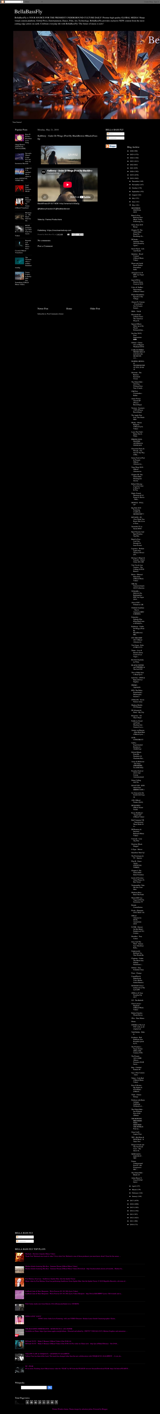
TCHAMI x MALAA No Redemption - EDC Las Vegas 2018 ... (137, 595)
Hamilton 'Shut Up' (138, 852)
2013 (132, 1214)
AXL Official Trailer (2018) (137, 801)
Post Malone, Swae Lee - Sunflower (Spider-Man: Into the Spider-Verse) (50, 1279)
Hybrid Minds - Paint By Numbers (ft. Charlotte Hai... (137, 755)
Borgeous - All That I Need (136, 716)
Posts (111, 134)
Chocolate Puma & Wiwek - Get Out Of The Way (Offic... (138, 451)
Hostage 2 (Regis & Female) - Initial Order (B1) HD (138, 560)
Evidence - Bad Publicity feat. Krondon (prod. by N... (137, 1040)
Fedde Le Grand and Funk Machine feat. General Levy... (137, 724)
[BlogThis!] (75, 234)
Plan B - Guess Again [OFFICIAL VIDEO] (136, 864)
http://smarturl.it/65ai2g (69, 204)
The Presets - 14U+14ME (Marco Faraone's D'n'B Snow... (137, 1060)
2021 (132, 168)
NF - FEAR (29, 1366)
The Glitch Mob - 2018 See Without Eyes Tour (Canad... (137, 385)
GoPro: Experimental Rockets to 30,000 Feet (137, 746)
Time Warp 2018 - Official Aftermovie (137, 469)
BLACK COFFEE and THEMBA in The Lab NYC (138, 667)
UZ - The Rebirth (137, 1000)
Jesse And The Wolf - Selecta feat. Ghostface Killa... (137, 945)
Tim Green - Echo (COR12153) (137, 646)
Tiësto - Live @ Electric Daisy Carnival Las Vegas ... (137, 653)
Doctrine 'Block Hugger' (136, 845)
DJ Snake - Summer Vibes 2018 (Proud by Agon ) (137, 242)
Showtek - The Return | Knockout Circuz (136, 375)
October (135, 188)
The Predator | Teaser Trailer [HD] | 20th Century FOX (137, 1050)
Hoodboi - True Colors (136, 937)
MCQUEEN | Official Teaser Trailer (137, 807)
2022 (132, 164)
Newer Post (43, 308)
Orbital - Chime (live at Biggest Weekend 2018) (137, 344)
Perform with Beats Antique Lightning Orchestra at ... (138, 1103)
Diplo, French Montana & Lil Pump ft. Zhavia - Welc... (137, 496)
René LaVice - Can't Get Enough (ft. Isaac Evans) (136, 542)
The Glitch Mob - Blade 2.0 (137, 1174)
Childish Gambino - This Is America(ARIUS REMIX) (137, 611)
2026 (132, 151)
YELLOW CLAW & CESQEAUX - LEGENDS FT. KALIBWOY (47, 1354)
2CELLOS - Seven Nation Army (137, 701)
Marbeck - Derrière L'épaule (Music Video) (40, 1254)
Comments (112, 138)
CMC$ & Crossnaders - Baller (137, 393)
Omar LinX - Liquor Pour (136, 1133)
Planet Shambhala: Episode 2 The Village (137, 296)
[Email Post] (68, 234)
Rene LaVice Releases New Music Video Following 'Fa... (137, 218)
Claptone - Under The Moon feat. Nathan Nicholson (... (137, 961)
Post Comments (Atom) (55, 314)
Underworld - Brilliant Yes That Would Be (137, 953)
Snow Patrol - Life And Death (137, 250)
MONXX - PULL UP (137, 503)
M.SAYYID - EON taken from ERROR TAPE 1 (138, 787)
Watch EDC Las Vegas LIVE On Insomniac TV (137, 900)
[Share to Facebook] (80, 234)
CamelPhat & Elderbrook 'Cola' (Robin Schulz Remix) (137, 979)
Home (69, 308)
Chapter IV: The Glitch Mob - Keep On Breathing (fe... (137, 233)
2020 (132, 171)
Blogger (104, 1409)
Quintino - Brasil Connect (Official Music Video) (137, 257)
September (136, 191)
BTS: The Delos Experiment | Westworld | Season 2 (136, 693)
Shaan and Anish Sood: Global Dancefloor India (137, 266)
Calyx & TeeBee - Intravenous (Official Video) (137, 289)
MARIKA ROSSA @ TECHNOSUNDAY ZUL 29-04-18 (138, 365)
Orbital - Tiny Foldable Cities (137, 969)
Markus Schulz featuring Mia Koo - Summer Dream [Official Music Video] (51, 1266)
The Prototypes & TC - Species (137, 857)
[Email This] (73, 234)
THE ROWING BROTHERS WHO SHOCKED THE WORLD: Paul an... (137, 1123)
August (134, 195)
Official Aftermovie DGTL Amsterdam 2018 (136, 920)
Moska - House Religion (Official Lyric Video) (137, 425)
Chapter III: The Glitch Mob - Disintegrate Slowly (137, 477)
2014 (132, 1211)
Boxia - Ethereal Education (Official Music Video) (137, 577)
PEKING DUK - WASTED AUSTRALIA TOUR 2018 (137, 442)
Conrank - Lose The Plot (136, 840)
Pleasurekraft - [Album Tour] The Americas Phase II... (137, 317)
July (133, 198)
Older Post (95, 308)
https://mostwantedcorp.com (59, 230)
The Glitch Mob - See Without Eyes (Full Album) (137, 1112)
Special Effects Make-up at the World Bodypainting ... (137, 327)
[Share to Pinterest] (82, 234)
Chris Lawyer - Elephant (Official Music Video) (137, 1006)
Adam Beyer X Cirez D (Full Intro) (136, 1180)
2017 (132, 1200)
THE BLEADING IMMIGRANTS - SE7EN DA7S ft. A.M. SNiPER (48, 1329)
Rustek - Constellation (136, 906)
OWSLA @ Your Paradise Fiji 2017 (137, 995)
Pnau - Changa (136, 973)
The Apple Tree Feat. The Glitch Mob (137, 417)
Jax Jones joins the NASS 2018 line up (138, 795)
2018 (132, 178)
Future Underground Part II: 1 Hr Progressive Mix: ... (137, 1165)
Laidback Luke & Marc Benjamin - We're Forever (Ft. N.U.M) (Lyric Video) (51, 1291)
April (134, 1186)
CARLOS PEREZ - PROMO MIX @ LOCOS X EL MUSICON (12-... (138, 354)
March (134, 1189)
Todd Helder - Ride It (138, 1033)
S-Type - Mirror (136, 849)
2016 (132, 1204)
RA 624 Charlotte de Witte (137, 661)
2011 (132, 1221)
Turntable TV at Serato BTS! (136, 527)
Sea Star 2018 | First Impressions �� (136, 336)
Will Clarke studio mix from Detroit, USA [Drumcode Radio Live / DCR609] (52, 1304)
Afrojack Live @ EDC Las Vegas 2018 (137, 275)
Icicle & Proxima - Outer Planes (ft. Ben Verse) (138, 880)
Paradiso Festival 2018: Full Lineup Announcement (137, 774)
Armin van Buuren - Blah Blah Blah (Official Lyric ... (138, 732)
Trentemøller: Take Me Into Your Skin (137, 887)
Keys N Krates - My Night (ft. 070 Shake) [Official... (136, 1088)
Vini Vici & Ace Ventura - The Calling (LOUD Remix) (137, 568)
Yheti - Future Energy (136, 1095)
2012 (132, 1217)
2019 (132, 175)
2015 (132, 1207)
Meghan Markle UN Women (136, 706)
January (135, 1196)
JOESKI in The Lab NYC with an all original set (138, 1027)
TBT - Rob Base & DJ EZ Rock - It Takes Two (137, 1139)
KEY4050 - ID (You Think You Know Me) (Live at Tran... (138, 520)
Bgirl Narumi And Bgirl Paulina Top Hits (137, 534)
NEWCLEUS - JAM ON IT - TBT (136, 1156)
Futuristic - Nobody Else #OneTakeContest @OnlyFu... (137, 620)
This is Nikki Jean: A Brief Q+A (137, 673)
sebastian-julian (87, 1409)
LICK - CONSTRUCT (137, 738)
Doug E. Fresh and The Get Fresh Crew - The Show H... (137, 1147)
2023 (132, 161)
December (136, 181)
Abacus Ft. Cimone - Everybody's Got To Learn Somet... (138, 305)
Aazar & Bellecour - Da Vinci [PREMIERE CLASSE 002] (137, 764)
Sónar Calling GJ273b (136, 781)
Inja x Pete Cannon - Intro (137, 1074)
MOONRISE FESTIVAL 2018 (136, 210)
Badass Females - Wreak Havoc (137, 1014)
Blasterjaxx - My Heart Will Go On (28, 217)
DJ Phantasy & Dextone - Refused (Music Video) (137, 832)
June (134, 202)
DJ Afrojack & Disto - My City (137, 711)
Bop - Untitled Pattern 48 (136, 1068)
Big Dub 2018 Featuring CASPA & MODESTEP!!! (137, 511)
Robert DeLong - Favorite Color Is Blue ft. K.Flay (137, 487)
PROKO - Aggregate (135, 686)
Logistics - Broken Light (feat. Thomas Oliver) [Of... (137, 551)
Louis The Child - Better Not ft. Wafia (137, 434)
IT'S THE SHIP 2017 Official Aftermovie (136, 640)
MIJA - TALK (136, 311)
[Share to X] (77, 234)
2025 (132, 154)
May (134, 205)
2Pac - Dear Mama (137, 1018)
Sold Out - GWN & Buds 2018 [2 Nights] (138, 680)
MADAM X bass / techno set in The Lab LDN (138, 987)
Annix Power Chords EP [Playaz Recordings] (136, 401)
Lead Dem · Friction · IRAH (28, 188)
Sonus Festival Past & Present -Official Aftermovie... (138, 461)
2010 (132, 1224)
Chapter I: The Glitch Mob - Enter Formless (137, 872)
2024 (132, 158)
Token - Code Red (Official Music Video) (137, 1080)
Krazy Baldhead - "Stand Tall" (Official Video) (137, 815)
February (135, 1193)
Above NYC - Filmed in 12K (137, 603)
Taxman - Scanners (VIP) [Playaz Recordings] (137, 410)
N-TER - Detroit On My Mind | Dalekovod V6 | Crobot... (137, 930)
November (136, 184)
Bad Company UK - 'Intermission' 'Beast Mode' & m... (137, 823)
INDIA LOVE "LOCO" (33, 1316)
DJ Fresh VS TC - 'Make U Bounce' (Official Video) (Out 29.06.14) (48, 1341)
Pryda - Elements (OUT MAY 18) (137, 911)
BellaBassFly (28, 11)
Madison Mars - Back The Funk (137, 893)
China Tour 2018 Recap (137, 226)
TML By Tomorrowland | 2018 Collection (137, 586)
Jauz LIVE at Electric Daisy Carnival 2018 (137, 282)
